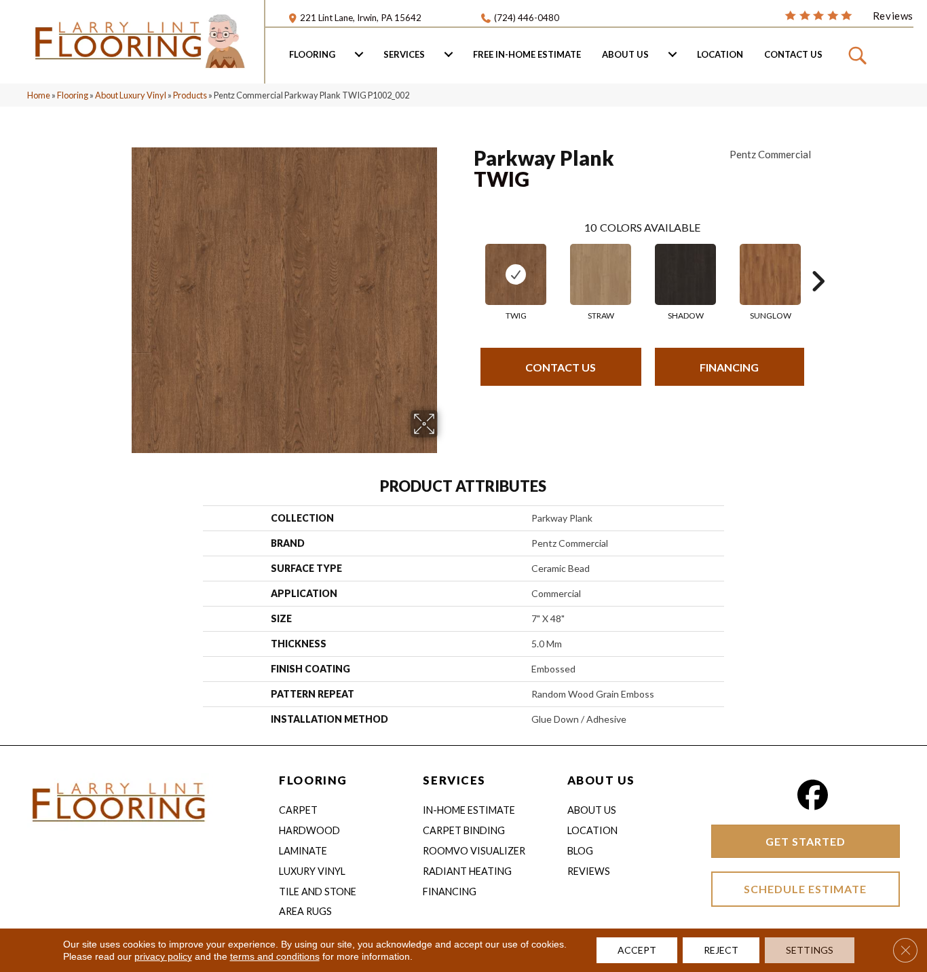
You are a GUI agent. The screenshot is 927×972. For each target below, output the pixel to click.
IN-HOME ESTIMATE (469, 810)
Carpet (298, 810)
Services (404, 54)
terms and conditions (275, 956)
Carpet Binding (464, 830)
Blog (580, 851)
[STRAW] (601, 274)
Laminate (303, 851)
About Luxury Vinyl (130, 95)
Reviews (588, 871)
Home (38, 95)
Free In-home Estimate (527, 54)
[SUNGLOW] (770, 274)
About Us (625, 54)
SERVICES (454, 780)
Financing (729, 367)
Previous (467, 261)
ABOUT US (601, 780)
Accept (637, 950)
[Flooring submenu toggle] (359, 54)
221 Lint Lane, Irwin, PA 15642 (360, 17)
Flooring (312, 54)
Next (818, 261)
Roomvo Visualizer (474, 851)
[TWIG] (516, 274)
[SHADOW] (685, 274)
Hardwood (309, 830)
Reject (721, 950)
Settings (809, 950)
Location (720, 54)
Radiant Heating (467, 871)
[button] (859, 54)
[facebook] (812, 795)
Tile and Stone (317, 891)
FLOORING (313, 780)
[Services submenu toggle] (448, 54)
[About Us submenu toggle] (672, 54)
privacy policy (163, 956)
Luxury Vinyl (312, 871)
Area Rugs (305, 911)
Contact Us (793, 54)
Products (190, 95)
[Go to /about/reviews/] (848, 14)
